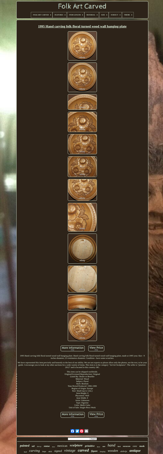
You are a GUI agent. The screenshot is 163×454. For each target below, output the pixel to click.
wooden (113, 450)
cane (135, 446)
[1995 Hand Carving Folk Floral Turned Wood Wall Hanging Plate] (82, 46)
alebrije (123, 451)
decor (98, 446)
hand (111, 445)
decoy (39, 446)
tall (33, 446)
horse (53, 446)
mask (142, 446)
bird (119, 446)
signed (58, 450)
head (25, 452)
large (44, 451)
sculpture (76, 445)
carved (83, 450)
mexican (62, 445)
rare (104, 446)
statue (47, 446)
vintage (69, 450)
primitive (90, 445)
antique (135, 450)
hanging (102, 451)
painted (24, 445)
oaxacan (126, 446)
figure (94, 451)
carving (34, 450)
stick (50, 451)
